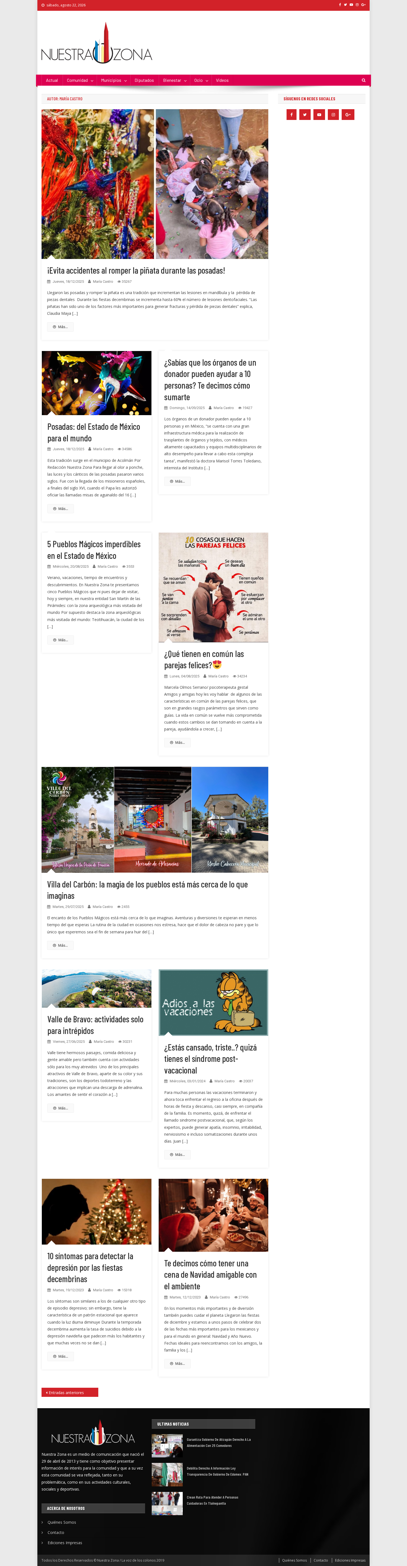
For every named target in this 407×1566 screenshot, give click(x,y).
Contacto (56, 1532)
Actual (52, 80)
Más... (63, 326)
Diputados (144, 80)
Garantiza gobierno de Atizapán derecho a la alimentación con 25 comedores (219, 1442)
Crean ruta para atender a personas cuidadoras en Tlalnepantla (212, 1500)
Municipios (111, 80)
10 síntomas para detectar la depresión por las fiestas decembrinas (90, 1267)
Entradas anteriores (66, 1392)
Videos (222, 80)
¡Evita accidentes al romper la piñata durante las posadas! (136, 270)
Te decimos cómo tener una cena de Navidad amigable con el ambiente (210, 1274)
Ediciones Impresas (65, 1542)
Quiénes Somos (62, 1522)
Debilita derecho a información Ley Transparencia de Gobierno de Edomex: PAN (217, 1471)
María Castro (103, 281)
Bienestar (172, 80)
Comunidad (77, 80)
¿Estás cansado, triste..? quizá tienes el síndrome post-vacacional (210, 1058)
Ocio (198, 80)
